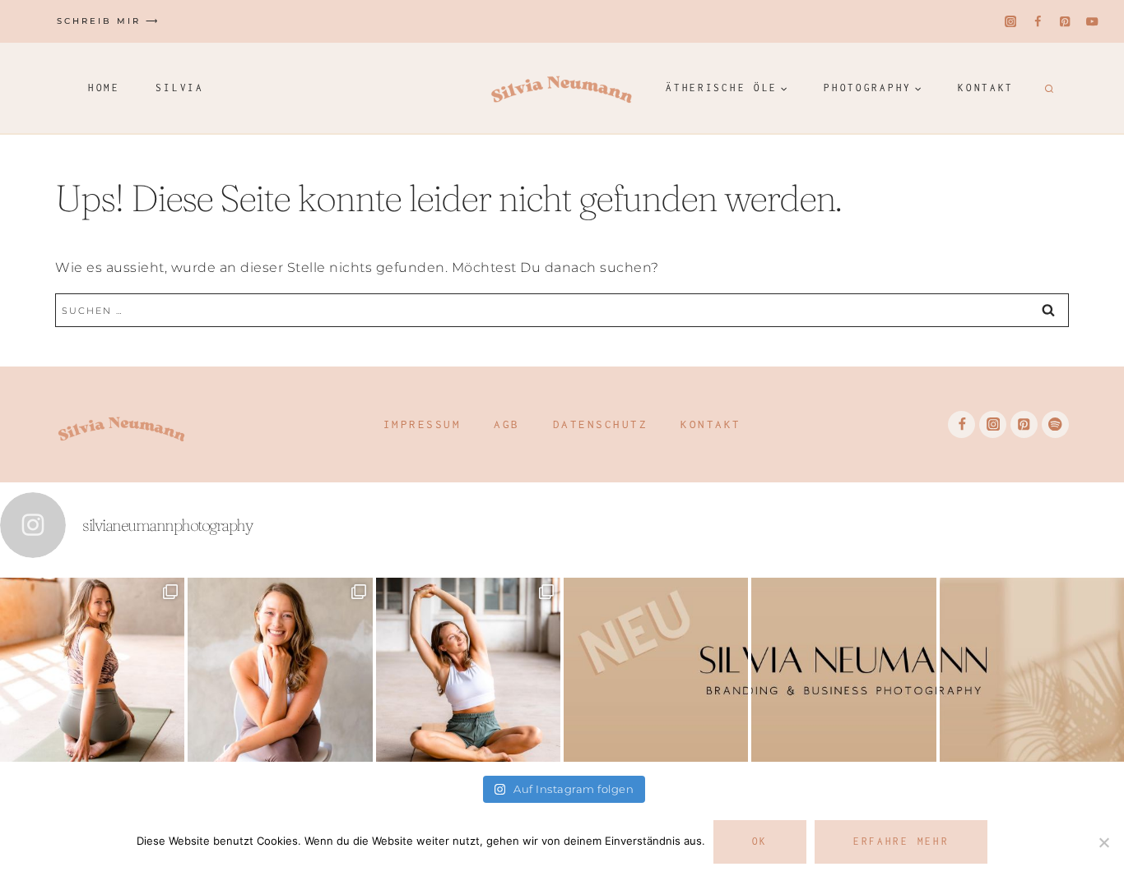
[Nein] (1103, 842)
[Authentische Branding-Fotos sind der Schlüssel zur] (468, 670)
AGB (507, 424)
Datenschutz (600, 424)
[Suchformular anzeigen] (1047, 88)
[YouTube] (1092, 22)
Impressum (422, 424)
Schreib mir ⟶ (108, 21)
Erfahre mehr (901, 841)
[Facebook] (1038, 22)
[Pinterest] (1065, 22)
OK (760, 841)
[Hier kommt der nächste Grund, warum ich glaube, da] (843, 670)
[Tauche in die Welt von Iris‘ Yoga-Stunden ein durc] (92, 670)
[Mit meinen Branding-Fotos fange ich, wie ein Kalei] (280, 670)
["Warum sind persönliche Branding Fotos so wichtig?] (1032, 670)
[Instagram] (1011, 22)
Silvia (179, 87)
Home (104, 87)
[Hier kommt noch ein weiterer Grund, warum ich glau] (656, 670)
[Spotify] (1055, 424)
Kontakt (986, 87)
